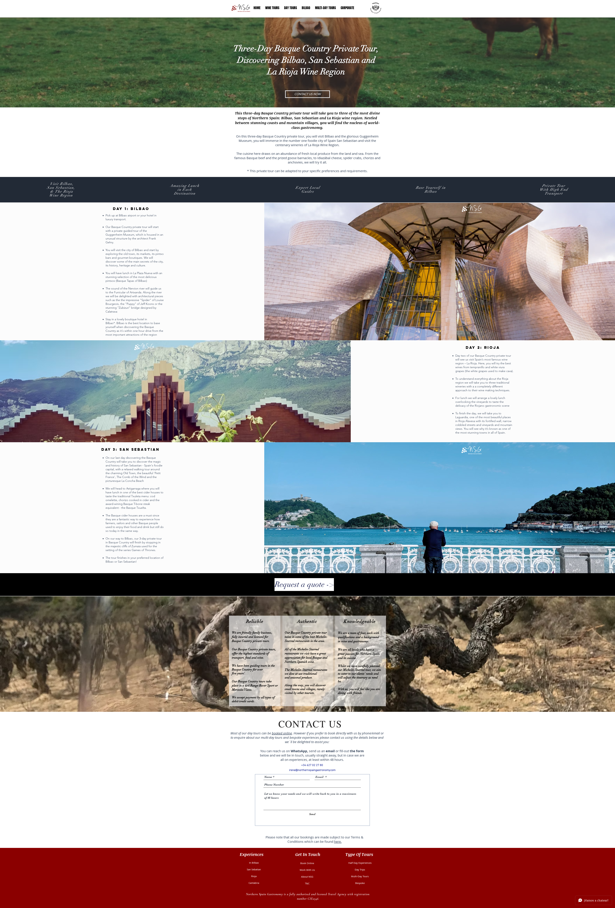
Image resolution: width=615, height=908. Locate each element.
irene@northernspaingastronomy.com (312, 770)
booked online (282, 733)
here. (338, 841)
